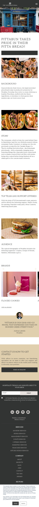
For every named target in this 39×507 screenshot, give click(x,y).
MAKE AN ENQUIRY (19, 369)
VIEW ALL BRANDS (6, 307)
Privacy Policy (20, 419)
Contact (19, 471)
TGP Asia (19, 473)
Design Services (19, 433)
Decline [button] (23, 503)
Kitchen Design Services (20, 450)
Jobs (19, 468)
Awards (19, 476)
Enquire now (19, 52)
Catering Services (19, 442)
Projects (19, 462)
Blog (19, 465)
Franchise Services (19, 447)
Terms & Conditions (19, 418)
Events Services (19, 439)
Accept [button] (15, 503)
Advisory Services (19, 430)
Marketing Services (19, 445)
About (19, 459)
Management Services (19, 436)
